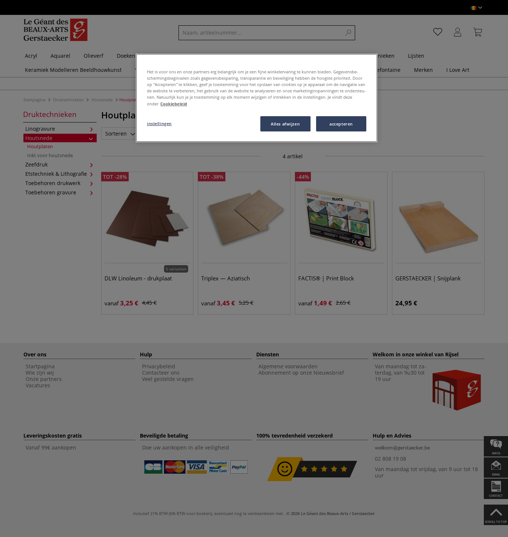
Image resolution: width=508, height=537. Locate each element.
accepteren (341, 124)
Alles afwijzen (285, 124)
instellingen (159, 123)
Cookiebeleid (173, 104)
